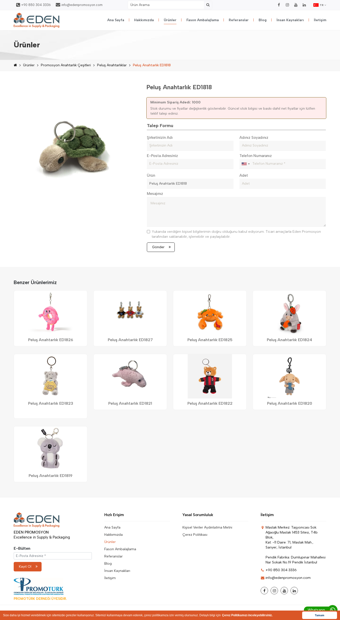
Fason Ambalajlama (202, 20)
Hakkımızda (144, 20)
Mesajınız (155, 193)
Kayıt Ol (25, 566)
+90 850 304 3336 (36, 5)
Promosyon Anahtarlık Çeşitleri (66, 65)
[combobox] (245, 164)
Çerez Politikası (194, 535)
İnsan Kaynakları (290, 20)
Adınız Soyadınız (253, 137)
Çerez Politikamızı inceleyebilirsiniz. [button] (247, 615)
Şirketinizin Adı (160, 137)
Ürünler (170, 20)
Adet (243, 175)
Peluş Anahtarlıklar (112, 65)
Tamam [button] (319, 615)
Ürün (151, 175)
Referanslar (239, 20)
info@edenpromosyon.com (82, 5)
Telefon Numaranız (255, 156)
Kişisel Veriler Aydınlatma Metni (207, 527)
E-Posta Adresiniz (162, 156)
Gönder (158, 247)
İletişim (320, 20)
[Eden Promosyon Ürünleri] (36, 20)
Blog (263, 20)
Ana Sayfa (115, 20)
